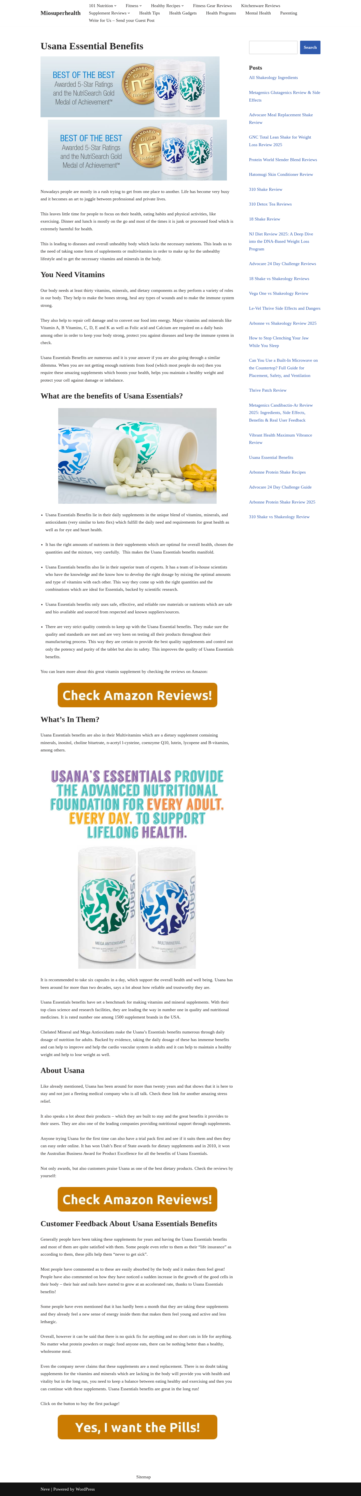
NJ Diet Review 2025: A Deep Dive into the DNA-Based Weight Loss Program (281, 241)
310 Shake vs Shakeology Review (279, 516)
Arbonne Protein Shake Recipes (277, 472)
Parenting (288, 13)
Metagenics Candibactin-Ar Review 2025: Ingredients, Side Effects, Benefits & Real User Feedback (281, 413)
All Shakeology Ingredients (273, 77)
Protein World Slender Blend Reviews (283, 159)
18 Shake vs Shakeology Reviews (279, 278)
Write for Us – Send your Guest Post (121, 20)
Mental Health (258, 13)
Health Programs (221, 13)
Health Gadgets (183, 13)
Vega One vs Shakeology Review (278, 293)
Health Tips (149, 13)
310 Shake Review (265, 189)
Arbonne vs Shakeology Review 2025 (283, 323)
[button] (115, 6)
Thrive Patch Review (268, 390)
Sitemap (143, 1476)
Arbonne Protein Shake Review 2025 (282, 502)
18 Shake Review (264, 219)
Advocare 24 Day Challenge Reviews (282, 263)
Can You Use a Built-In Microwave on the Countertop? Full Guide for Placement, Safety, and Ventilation (283, 368)
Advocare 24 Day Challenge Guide (280, 487)
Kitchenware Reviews (260, 5)
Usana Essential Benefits (271, 457)
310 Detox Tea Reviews (270, 204)
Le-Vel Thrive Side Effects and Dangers (284, 308)
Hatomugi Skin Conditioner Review (281, 174)
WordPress (85, 1489)
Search (310, 47)
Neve (45, 1489)
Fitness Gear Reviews (212, 5)
